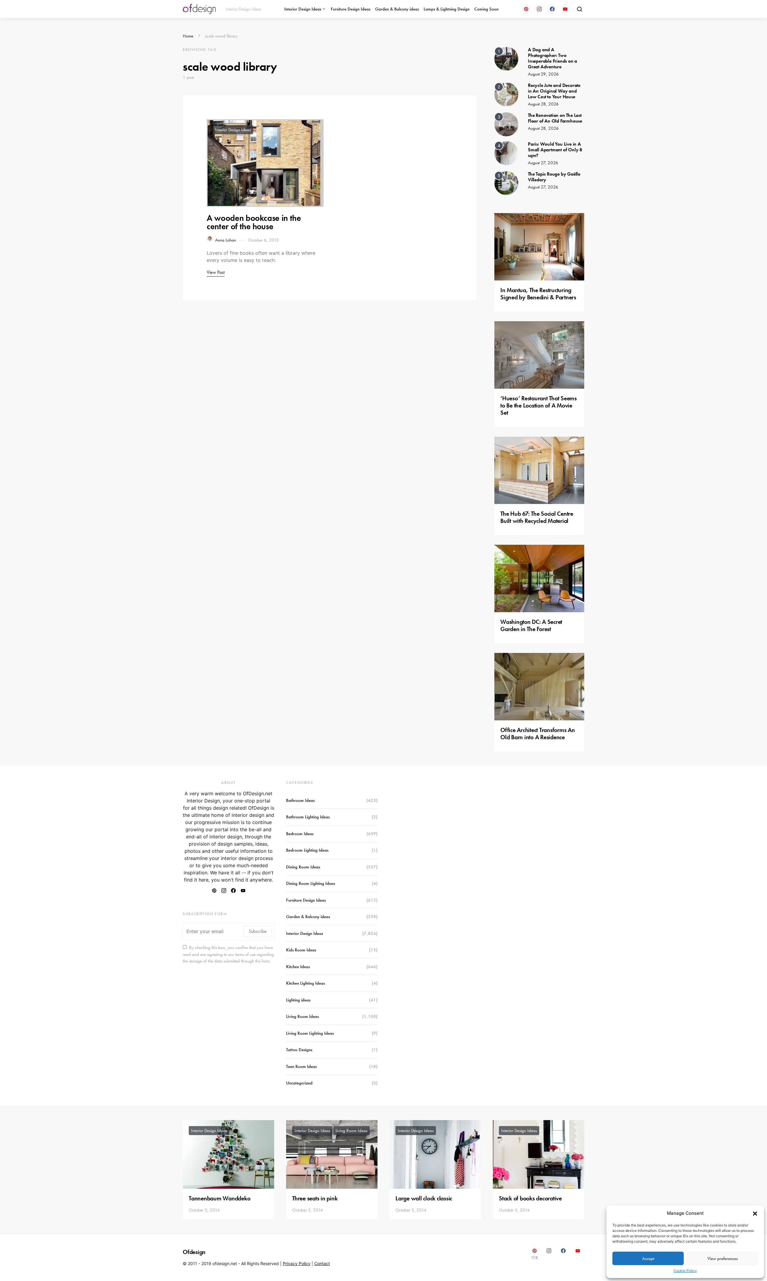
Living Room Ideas (302, 1016)
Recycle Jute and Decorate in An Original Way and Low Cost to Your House (554, 91)
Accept (648, 1259)
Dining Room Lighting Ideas (310, 883)
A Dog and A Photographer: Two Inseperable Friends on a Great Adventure (552, 58)
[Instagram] (539, 9)
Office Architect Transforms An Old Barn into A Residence (537, 733)
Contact (322, 1263)
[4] (506, 153)
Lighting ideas (298, 1000)
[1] (506, 58)
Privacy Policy (296, 1263)
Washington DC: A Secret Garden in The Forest (531, 625)
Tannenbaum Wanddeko (219, 1198)
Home (188, 36)
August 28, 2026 (543, 104)
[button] (755, 1213)
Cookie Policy (685, 1270)
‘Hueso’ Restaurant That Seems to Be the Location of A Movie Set (538, 405)
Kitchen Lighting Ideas (305, 983)
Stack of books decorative (530, 1198)
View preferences (722, 1259)
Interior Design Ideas (302, 9)
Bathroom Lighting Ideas (308, 817)
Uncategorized (299, 1083)
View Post (215, 272)
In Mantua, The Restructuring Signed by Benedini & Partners (538, 293)
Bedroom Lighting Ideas (307, 850)
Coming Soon (486, 9)
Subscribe (258, 931)
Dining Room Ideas (303, 867)
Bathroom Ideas (300, 800)
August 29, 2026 (543, 74)
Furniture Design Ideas (350, 9)
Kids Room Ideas (301, 950)
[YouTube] (565, 9)
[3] (506, 124)
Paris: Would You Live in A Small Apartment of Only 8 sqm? (555, 150)
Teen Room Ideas (301, 1066)
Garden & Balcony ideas (397, 9)
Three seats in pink (314, 1198)
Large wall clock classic (423, 1198)
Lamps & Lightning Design (446, 9)
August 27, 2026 (543, 163)
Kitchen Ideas (298, 967)
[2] (506, 94)
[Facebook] (552, 9)
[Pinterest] (526, 9)
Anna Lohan (225, 240)
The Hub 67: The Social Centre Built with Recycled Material (536, 517)
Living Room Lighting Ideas (310, 1033)
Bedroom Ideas (299, 834)
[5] (506, 182)
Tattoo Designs (299, 1050)
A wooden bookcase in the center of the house (254, 222)
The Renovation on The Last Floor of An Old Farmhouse (555, 118)
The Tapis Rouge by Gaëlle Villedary (554, 177)
